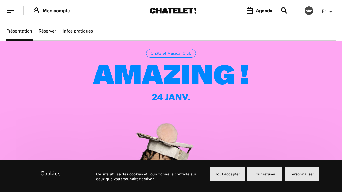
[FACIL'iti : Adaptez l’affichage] (309, 10)
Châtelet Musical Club (171, 53)
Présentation (19, 31)
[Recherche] (284, 11)
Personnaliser (302, 174)
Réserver (47, 31)
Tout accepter (227, 174)
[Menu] (10, 10)
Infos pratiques (78, 31)
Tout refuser (264, 174)
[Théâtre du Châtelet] (173, 10)
